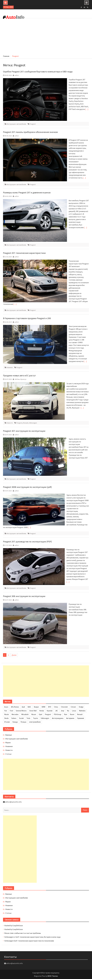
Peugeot (33, 124)
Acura (6, 707)
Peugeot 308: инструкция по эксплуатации (24, 596)
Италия (7, 722)
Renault (25, 423)
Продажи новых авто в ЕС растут (19, 375)
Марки (8, 742)
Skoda (6, 718)
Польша (23, 722)
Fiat (5, 711)
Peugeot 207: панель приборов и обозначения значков (30, 132)
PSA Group (57, 714)
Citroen (73, 707)
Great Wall (32, 711)
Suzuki (21, 718)
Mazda (6, 714)
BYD (49, 707)
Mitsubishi (24, 714)
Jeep (62, 711)
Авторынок (70, 718)
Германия (80, 718)
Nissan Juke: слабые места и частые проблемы (22, 933)
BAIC (29, 707)
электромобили (35, 722)
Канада (15, 722)
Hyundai (49, 711)
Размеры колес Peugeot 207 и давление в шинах (27, 192)
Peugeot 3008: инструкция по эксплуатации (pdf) (27, 487)
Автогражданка (57, 718)
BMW (43, 707)
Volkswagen (33, 423)
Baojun (36, 707)
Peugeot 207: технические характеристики (24, 253)
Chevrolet (64, 707)
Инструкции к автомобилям (16, 124)
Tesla (28, 718)
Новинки (10, 367)
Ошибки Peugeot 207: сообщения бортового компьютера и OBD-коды (38, 71)
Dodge (81, 707)
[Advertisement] (46, 37)
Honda (41, 711)
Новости (10, 423)
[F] (81, 7)
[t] (87, 7)
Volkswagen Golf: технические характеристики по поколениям (29, 941)
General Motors (21, 711)
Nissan (33, 714)
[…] (86, 109)
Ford (11, 711)
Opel (40, 714)
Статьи (8, 754)
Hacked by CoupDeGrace (13, 925)
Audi (23, 707)
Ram (65, 714)
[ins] (84, 7)
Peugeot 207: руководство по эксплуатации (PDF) (27, 541)
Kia (68, 711)
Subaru (13, 718)
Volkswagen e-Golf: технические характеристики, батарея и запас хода (32, 937)
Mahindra (82, 711)
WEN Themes (53, 976)
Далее (14, 655)
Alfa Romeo (15, 707)
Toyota (35, 718)
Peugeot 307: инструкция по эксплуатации (24, 430)
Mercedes (15, 714)
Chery (56, 707)
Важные (8, 735)
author (16, 75)
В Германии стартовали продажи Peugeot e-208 (27, 318)
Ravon (72, 714)
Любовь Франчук (20, 379)
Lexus (74, 711)
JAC (56, 711)
